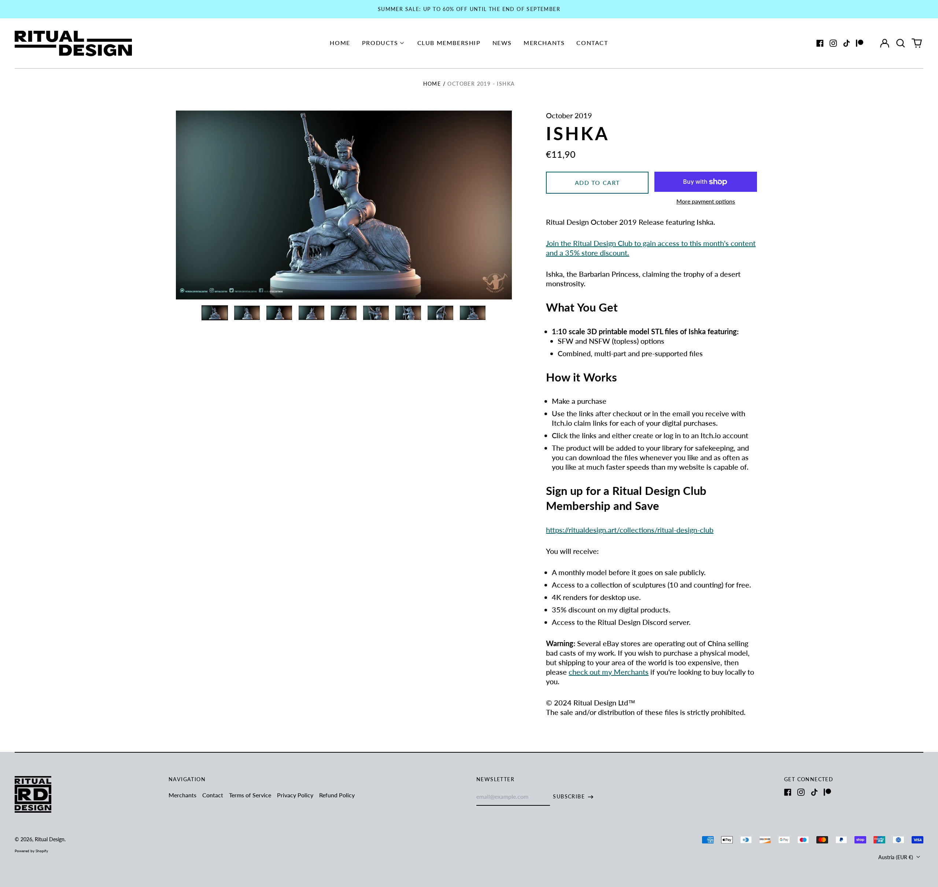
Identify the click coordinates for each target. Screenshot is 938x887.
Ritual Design (49, 839)
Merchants (544, 42)
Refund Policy (337, 794)
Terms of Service (250, 794)
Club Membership (449, 42)
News (502, 42)
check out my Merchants (609, 671)
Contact (592, 42)
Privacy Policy (295, 794)
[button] (900, 43)
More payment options (705, 201)
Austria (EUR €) (896, 857)
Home (340, 42)
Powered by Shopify (31, 851)
